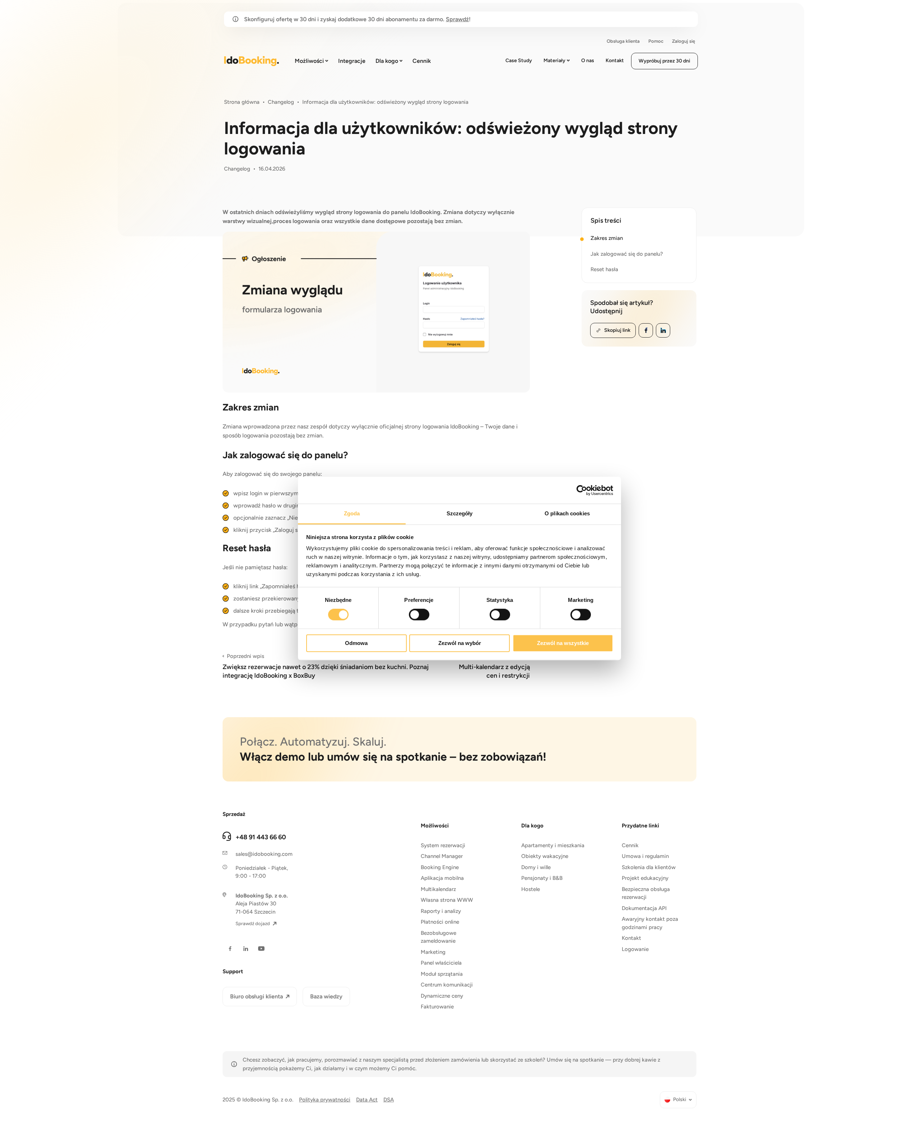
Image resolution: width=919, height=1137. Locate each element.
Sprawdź (457, 19)
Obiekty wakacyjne (544, 856)
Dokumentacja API (644, 908)
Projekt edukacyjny (645, 878)
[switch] (419, 615)
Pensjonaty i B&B (542, 878)
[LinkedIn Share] (663, 330)
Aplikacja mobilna (442, 878)
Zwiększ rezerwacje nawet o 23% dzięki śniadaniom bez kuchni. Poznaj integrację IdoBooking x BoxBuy (326, 666)
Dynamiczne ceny (442, 996)
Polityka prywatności (324, 1099)
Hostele (530, 889)
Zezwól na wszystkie (563, 643)
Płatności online (440, 922)
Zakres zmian (607, 238)
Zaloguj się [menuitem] (683, 41)
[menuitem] (678, 1100)
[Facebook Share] (646, 330)
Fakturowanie (437, 1006)
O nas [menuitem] (587, 60)
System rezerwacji (443, 845)
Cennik (630, 845)
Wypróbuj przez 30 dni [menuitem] (664, 61)
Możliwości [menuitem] (309, 60)
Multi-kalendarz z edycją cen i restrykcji (494, 666)
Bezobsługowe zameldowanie (438, 937)
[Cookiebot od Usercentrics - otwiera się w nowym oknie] (581, 490)
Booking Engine (440, 867)
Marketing (433, 952)
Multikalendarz (438, 889)
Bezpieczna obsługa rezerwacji (646, 893)
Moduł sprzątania (442, 974)
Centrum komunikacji (447, 984)
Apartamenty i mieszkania (552, 845)
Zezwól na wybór (459, 643)
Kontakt (631, 938)
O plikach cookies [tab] (567, 513)
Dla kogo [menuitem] (386, 60)
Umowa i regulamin (645, 856)
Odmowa (356, 643)
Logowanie (635, 949)
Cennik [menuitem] (421, 60)
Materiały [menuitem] (554, 60)
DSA (388, 1099)
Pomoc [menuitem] (655, 41)
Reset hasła (604, 269)
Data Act (367, 1099)
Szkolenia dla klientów (649, 867)
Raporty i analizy (441, 911)
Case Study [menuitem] (518, 60)
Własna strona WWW (447, 900)
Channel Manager (442, 856)
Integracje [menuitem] (351, 60)
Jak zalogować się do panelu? (627, 254)
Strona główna (242, 102)
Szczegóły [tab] (460, 513)
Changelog (281, 102)
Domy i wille (536, 867)
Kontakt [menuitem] (615, 60)
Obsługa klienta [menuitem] (623, 41)
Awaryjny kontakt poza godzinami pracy (650, 923)
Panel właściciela (441, 963)
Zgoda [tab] (352, 513)
